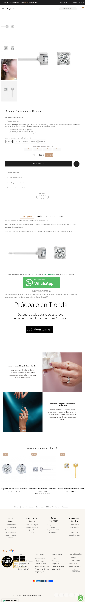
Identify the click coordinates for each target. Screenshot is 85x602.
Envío (61, 216)
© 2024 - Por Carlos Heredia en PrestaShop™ (27, 595)
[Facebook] (38, 197)
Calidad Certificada (13, 173)
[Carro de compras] (82, 9)
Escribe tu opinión (12, 121)
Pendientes (30, 507)
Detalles (39, 216)
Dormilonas (40, 507)
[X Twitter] (42, 197)
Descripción (27, 216)
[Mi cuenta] (78, 8)
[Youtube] (76, 595)
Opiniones (50, 216)
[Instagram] (71, 595)
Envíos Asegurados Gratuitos (53, 520)
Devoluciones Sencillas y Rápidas (17, 188)
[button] (20, 58)
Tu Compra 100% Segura (14, 178)
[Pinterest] (47, 197)
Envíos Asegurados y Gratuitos (16, 183)
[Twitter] (61, 595)
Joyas (22, 507)
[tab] (42, 172)
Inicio (16, 507)
